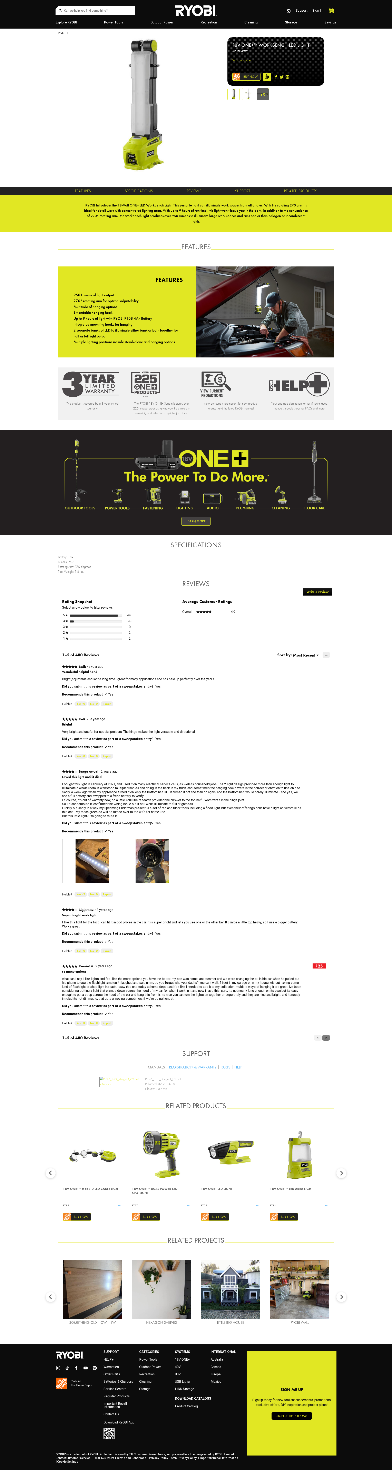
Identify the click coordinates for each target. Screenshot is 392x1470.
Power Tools (113, 22)
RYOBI (61, 32)
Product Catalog (186, 1406)
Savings (330, 22)
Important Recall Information (115, 1405)
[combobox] (95, 10)
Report (107, 704)
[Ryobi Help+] (299, 384)
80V (178, 1374)
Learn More (196, 521)
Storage (291, 22)
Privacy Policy (158, 1458)
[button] (326, 1038)
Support (301, 10)
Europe (216, 1374)
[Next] (341, 1173)
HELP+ (109, 1359)
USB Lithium (183, 1381)
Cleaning (251, 22)
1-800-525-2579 (103, 1458)
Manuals (156, 1067)
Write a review (241, 60)
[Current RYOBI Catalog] (230, 384)
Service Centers (115, 1389)
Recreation (209, 22)
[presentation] (92, 861)
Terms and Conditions (131, 1458)
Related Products (300, 191)
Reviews (194, 191)
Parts (225, 1067)
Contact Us (111, 1414)
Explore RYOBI (66, 22)
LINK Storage (184, 1389)
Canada (216, 1367)
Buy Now (250, 76)
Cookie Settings (67, 1461)
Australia (217, 1359)
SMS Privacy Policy (184, 1458)
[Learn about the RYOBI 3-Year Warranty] (92, 384)
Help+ (239, 1067)
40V (178, 1367)
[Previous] (51, 1173)
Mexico (216, 1381)
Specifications (139, 191)
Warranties (111, 1367)
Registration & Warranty (193, 1067)
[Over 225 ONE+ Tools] (161, 384)
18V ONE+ (182, 1359)
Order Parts (112, 1374)
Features (83, 191)
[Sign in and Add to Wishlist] (267, 76)
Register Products (117, 1396)
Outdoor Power (161, 22)
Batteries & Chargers (118, 1381)
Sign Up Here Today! (291, 1416)
